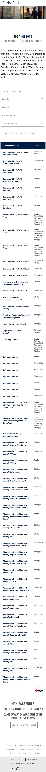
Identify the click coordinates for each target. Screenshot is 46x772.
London (35, 753)
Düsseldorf (33, 745)
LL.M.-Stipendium (10, 339)
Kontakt (21, 760)
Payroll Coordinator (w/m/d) (14, 324)
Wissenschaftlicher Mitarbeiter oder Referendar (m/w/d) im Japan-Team (16, 405)
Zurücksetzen (10, 133)
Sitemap (30, 764)
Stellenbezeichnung (11, 146)
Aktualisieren (28, 133)
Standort (38, 146)
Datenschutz (18, 764)
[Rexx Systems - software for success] (39, 691)
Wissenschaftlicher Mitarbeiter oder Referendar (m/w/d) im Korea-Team (16, 420)
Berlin (22, 745)
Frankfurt (11, 749)
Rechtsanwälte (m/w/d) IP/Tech (16, 261)
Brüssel (25, 753)
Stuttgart (13, 753)
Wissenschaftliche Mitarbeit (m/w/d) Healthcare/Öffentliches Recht (16, 516)
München (35, 749)
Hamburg (23, 749)
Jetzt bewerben (24, 724)
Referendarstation (10, 357)
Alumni (11, 760)
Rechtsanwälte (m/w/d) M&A (15, 275)
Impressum (31, 760)
